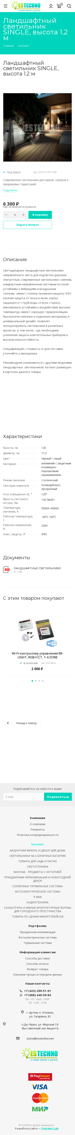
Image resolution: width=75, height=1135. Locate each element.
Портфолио (37, 926)
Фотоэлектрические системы (37, 937)
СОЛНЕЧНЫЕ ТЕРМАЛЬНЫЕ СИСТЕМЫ (37, 886)
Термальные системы (37, 943)
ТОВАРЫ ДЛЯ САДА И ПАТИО (37, 861)
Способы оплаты (37, 964)
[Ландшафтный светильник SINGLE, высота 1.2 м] (37, 127)
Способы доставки (37, 958)
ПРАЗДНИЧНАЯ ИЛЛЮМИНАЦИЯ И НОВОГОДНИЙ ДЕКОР (37, 879)
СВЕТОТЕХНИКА (37, 866)
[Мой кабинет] (51, 6)
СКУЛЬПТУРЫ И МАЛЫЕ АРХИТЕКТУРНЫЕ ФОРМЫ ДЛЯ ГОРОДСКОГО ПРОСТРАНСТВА (37, 909)
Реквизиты (38, 829)
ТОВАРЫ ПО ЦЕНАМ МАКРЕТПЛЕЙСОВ (37, 916)
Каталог (37, 844)
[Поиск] (69, 6)
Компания (37, 818)
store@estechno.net (40, 1038)
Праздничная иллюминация (37, 932)
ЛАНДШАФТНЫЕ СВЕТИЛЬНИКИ (37, 568)
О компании (37, 824)
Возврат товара (37, 969)
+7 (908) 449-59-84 (37, 995)
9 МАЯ (37, 897)
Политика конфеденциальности (37, 835)
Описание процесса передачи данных (37, 974)
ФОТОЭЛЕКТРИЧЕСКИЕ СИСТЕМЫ (37, 891)
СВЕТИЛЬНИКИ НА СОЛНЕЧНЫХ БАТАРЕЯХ (37, 856)
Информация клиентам (38, 952)
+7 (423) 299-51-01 (37, 991)
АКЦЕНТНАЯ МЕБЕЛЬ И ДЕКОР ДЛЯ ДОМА (37, 850)
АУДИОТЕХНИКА (37, 902)
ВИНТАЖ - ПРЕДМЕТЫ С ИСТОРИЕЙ (37, 872)
